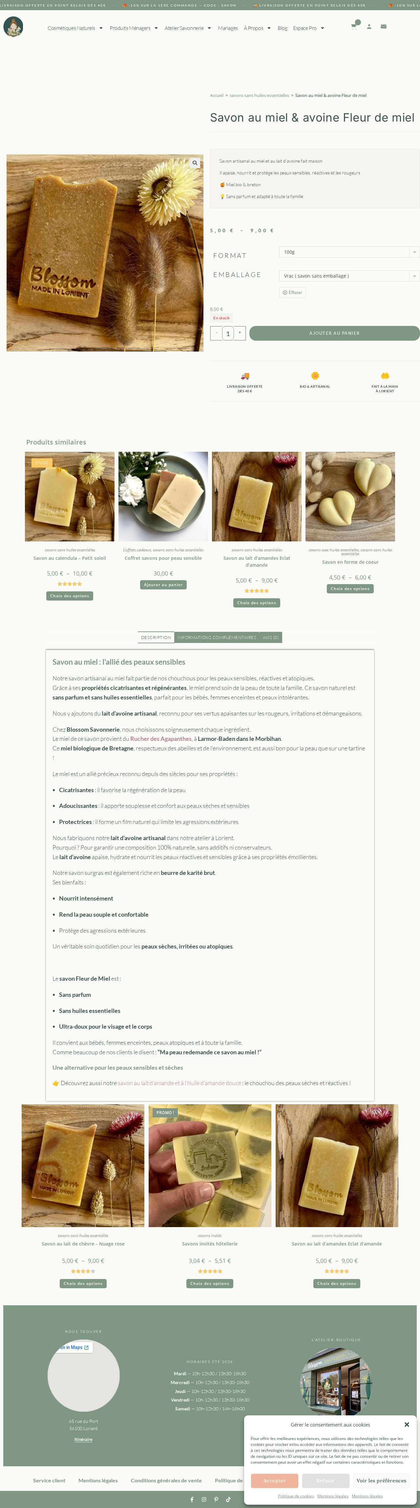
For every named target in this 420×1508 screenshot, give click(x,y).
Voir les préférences (382, 1480)
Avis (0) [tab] (271, 637)
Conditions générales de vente (166, 1480)
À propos (253, 28)
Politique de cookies (296, 1496)
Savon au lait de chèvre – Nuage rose (83, 1244)
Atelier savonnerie (184, 28)
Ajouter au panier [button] (163, 584)
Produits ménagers (129, 28)
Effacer (295, 292)
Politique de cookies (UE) (244, 1480)
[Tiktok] (228, 1499)
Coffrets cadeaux (137, 550)
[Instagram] (204, 1499)
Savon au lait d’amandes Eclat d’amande (256, 561)
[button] (407, 1424)
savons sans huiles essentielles (259, 95)
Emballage (237, 274)
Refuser (325, 1480)
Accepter (274, 1480)
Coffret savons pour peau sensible (163, 558)
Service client (49, 1480)
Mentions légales (332, 1496)
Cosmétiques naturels (71, 28)
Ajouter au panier (334, 333)
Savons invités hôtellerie (210, 1244)
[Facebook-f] (192, 1499)
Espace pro (305, 28)
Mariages (228, 28)
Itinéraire (83, 1439)
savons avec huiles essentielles (334, 550)
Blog (282, 28)
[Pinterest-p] (216, 1499)
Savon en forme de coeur (350, 562)
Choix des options (69, 596)
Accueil (216, 95)
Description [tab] (156, 637)
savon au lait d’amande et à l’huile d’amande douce (179, 1082)
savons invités (209, 1235)
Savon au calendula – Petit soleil (69, 558)
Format (230, 255)
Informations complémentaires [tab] (217, 637)
